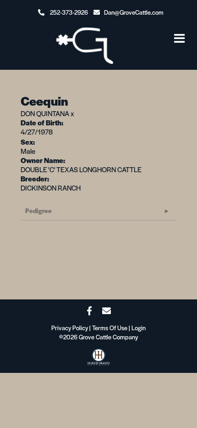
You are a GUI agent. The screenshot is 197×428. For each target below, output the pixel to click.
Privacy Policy (69, 327)
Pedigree (38, 210)
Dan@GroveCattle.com (134, 12)
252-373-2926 (69, 12)
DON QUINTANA (45, 113)
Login (138, 327)
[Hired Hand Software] (98, 360)
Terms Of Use (109, 327)
